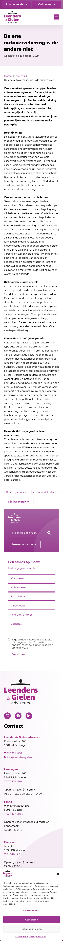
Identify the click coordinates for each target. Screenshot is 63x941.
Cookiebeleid (21, 936)
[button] (58, 874)
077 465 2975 (14, 854)
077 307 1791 (14, 753)
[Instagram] (7, 715)
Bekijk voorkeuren (32, 928)
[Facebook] (18, 715)
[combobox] (25, 533)
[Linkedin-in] (29, 715)
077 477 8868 (14, 813)
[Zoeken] (49, 533)
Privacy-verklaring (37, 936)
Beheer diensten (30, 910)
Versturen (18, 654)
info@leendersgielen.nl (21, 757)
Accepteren (31, 919)
